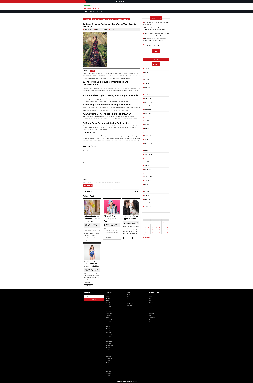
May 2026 (146, 79)
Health (150, 306)
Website (85, 179)
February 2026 (148, 90)
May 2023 (146, 191)
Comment (85, 150)
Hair (150, 304)
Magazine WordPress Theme (123, 381)
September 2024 (148, 154)
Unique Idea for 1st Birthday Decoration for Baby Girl (92, 218)
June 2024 (146, 161)
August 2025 (147, 113)
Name (84, 162)
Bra (150, 300)
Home (86, 11)
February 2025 (148, 135)
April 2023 (146, 195)
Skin (150, 315)
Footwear (151, 302)
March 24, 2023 (89, 269)
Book (150, 298)
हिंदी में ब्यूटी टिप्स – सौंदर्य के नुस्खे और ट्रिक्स (110, 218)
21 (159, 229)
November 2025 (148, 102)
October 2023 (147, 173)
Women (94, 19)
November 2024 (148, 146)
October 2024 (147, 150)
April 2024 (146, 165)
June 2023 (146, 187)
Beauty (150, 296)
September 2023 (148, 176)
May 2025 (146, 124)
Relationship (151, 313)
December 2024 (148, 143)
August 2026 (147, 68)
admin (96, 29)
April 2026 (146, 83)
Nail (150, 311)
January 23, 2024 (90, 224)
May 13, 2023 (129, 222)
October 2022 (147, 202)
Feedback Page (130, 298)
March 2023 (147, 199)
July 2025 (146, 117)
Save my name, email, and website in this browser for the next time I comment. (102, 182)
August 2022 (147, 206)
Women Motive (91, 8)
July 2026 (146, 72)
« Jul (144, 239)
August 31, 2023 (88, 29)
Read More (89, 240)
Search (156, 51)
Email (84, 170)
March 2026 (147, 87)
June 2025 (146, 120)
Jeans (150, 309)
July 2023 (146, 184)
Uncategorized (152, 317)
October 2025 (147, 105)
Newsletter (129, 301)
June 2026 (146, 76)
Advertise (129, 296)
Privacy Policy (130, 303)
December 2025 (148, 98)
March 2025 (147, 132)
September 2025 (148, 109)
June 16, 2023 (109, 224)
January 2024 (147, 169)
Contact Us (99, 11)
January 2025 (147, 139)
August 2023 (147, 180)
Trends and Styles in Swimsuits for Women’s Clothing (91, 263)
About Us (92, 11)
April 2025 (146, 128)
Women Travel (152, 321)
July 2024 (146, 158)
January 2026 (147, 94)
